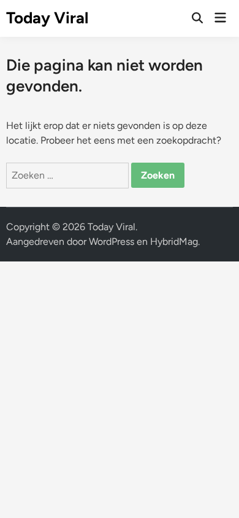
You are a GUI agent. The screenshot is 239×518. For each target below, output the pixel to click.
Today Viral (47, 18)
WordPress (111, 241)
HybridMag (174, 241)
